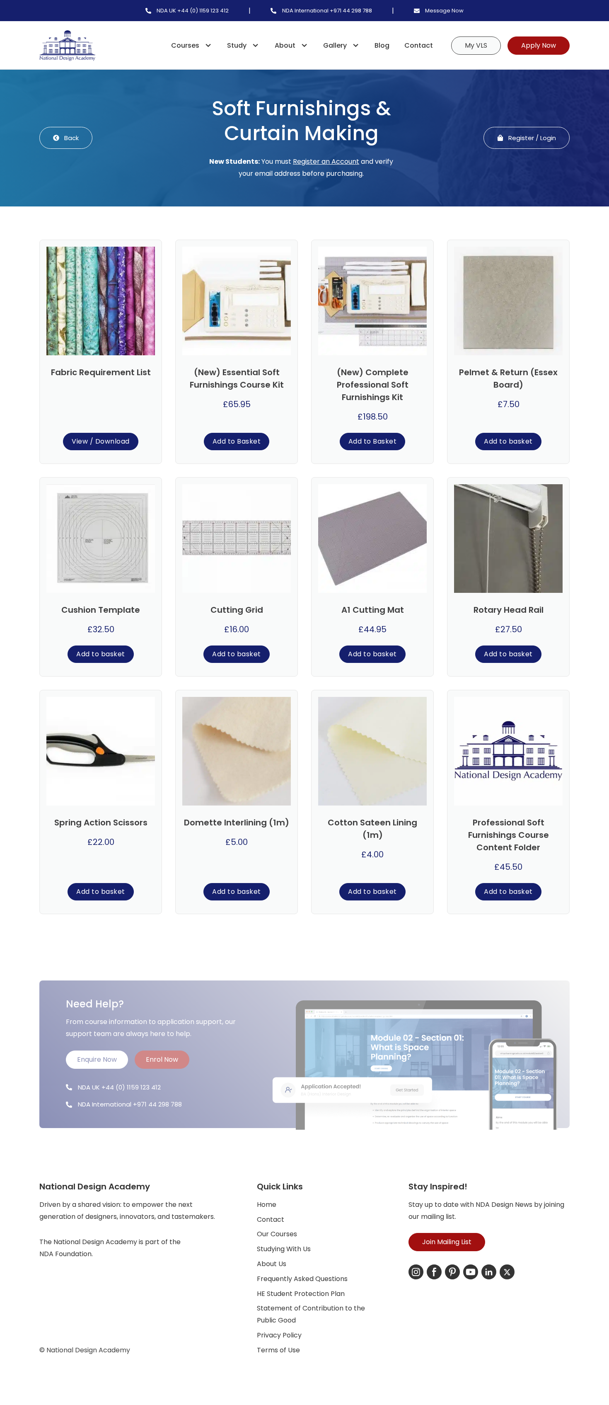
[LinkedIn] (488, 1271)
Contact (418, 45)
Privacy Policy (279, 1335)
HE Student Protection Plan (301, 1293)
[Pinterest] (452, 1271)
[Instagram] (415, 1271)
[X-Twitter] (507, 1271)
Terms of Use (278, 1350)
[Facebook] (434, 1271)
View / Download (101, 441)
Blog (382, 45)
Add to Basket (237, 441)
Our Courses (277, 1234)
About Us (271, 1264)
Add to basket (508, 441)
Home (266, 1204)
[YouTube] (470, 1271)
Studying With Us (284, 1249)
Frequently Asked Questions (302, 1279)
